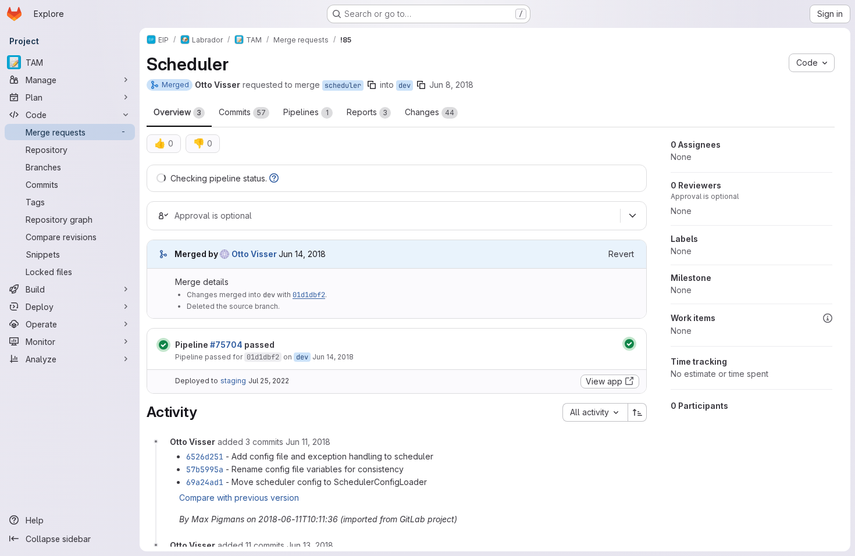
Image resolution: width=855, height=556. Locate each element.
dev (404, 85)
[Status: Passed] (163, 345)
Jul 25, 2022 (268, 380)
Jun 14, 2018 (333, 356)
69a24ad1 (204, 482)
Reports (367, 112)
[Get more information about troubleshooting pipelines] (274, 178)
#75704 (226, 345)
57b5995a (204, 469)
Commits (242, 112)
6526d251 (204, 456)
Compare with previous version (239, 497)
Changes (429, 112)
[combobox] (595, 412)
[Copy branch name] (372, 85)
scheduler (343, 85)
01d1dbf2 (309, 295)
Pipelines (306, 112)
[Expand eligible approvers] (632, 216)
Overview (177, 112)
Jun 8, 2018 (451, 85)
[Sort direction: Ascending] (637, 412)
